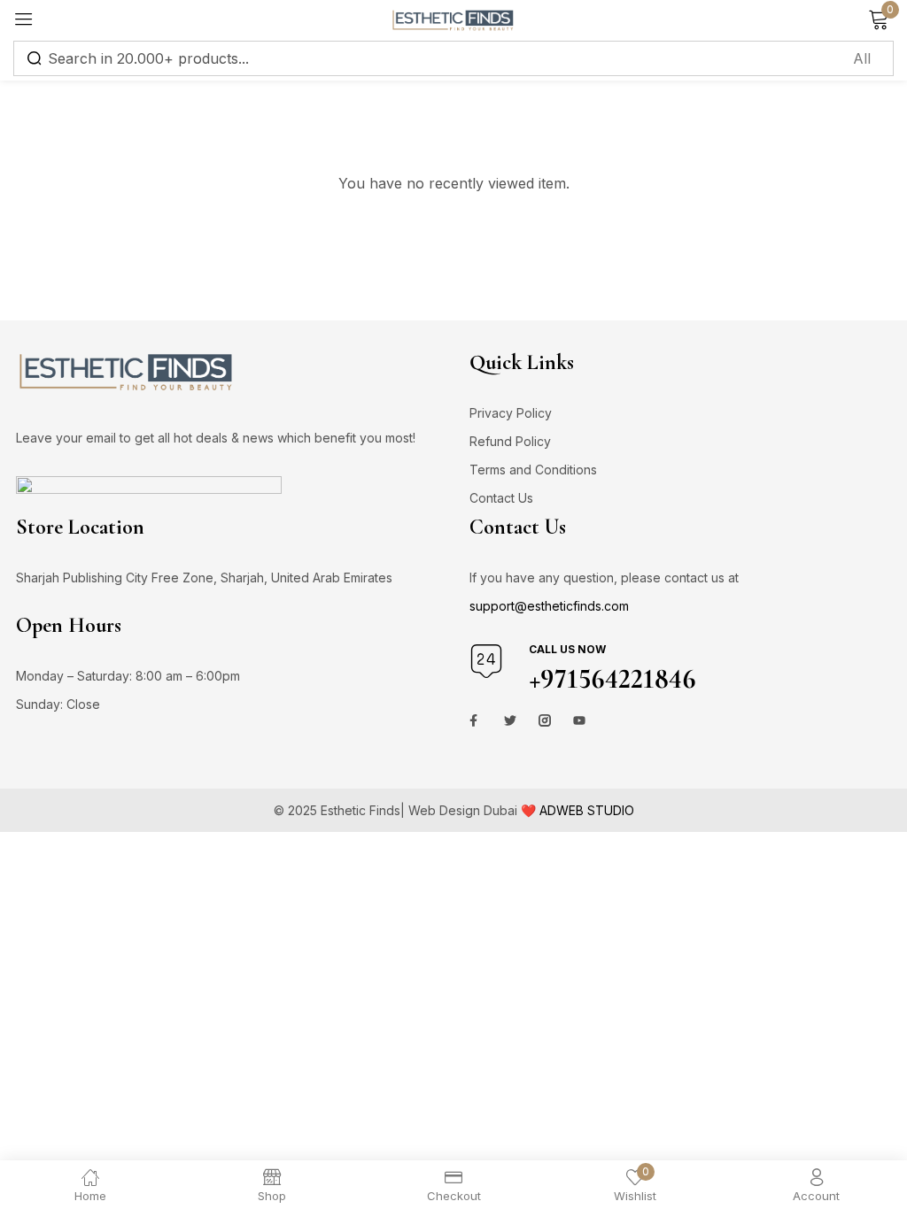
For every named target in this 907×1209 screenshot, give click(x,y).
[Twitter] (510, 720)
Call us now (567, 649)
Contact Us (501, 497)
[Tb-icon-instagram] (545, 720)
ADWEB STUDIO (586, 810)
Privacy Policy (510, 412)
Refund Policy (510, 441)
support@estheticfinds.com (549, 605)
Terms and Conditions (533, 469)
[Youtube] (579, 720)
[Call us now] (486, 661)
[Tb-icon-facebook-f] (475, 720)
